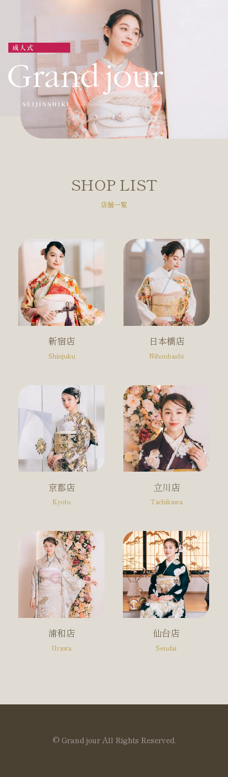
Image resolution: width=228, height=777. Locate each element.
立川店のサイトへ (166, 451)
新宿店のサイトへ (61, 305)
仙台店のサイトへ (166, 597)
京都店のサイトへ (61, 451)
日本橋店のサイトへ (166, 305)
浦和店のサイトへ (61, 597)
